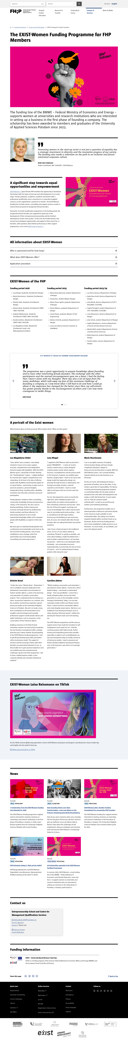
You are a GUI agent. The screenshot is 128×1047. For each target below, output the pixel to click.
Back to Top (114, 976)
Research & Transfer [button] (59, 12)
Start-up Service (19, 930)
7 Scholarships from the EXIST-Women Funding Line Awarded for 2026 (27, 809)
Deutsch (107, 4)
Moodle (40, 1004)
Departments (14, 990)
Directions (69, 990)
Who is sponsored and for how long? (27, 251)
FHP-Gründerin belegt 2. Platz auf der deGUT (26, 865)
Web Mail (41, 991)
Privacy (68, 999)
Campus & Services (20, 27)
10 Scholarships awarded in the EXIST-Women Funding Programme (63, 867)
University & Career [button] (75, 12)
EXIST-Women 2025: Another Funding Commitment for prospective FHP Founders (99, 809)
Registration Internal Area (47, 1008)
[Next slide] (114, 381)
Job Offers (13, 1012)
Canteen (13, 1008)
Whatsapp (37, 976)
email (33, 976)
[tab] (62, 404)
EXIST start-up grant (35, 226)
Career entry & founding (36, 27)
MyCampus (42, 995)
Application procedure (20, 264)
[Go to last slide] (13, 381)
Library (12, 1003)
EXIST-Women (15, 192)
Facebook (29, 976)
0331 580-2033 (19, 923)
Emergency (69, 995)
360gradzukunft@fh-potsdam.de (25, 920)
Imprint (68, 1012)
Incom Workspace (18, 932)
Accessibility (70, 1003)
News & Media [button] (108, 10)
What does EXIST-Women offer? (24, 257)
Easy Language (71, 1007)
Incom (40, 999)
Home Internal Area (45, 1012)
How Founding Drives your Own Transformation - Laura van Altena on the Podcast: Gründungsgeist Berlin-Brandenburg (63, 810)
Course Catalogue (16, 999)
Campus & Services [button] (90, 12)
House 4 (14, 925)
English (114, 4)
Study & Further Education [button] (42, 13)
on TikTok (23, 750)
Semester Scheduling (17, 995)
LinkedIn (26, 976)
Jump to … (15, 4)
